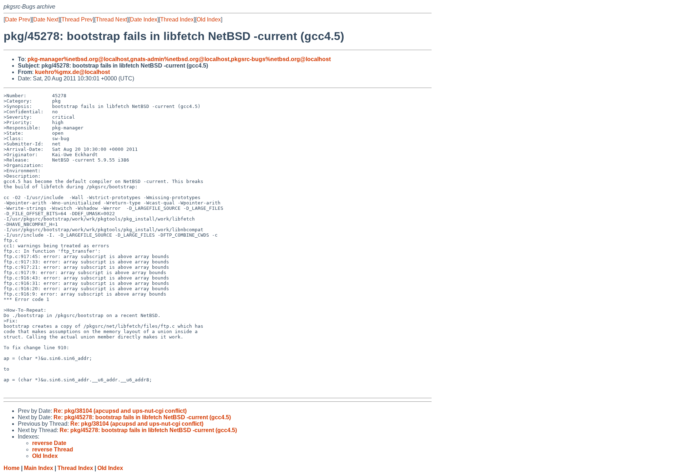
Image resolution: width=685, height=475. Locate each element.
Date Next (46, 19)
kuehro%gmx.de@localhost (72, 72)
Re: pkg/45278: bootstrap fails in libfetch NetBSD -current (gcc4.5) (142, 417)
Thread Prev (77, 19)
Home (12, 468)
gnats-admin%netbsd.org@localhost (179, 59)
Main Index (38, 468)
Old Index (209, 19)
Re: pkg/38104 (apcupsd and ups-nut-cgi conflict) (120, 411)
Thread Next (111, 19)
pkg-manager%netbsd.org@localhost (78, 59)
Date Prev (17, 19)
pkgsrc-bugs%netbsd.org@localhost (281, 59)
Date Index (143, 19)
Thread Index (177, 19)
